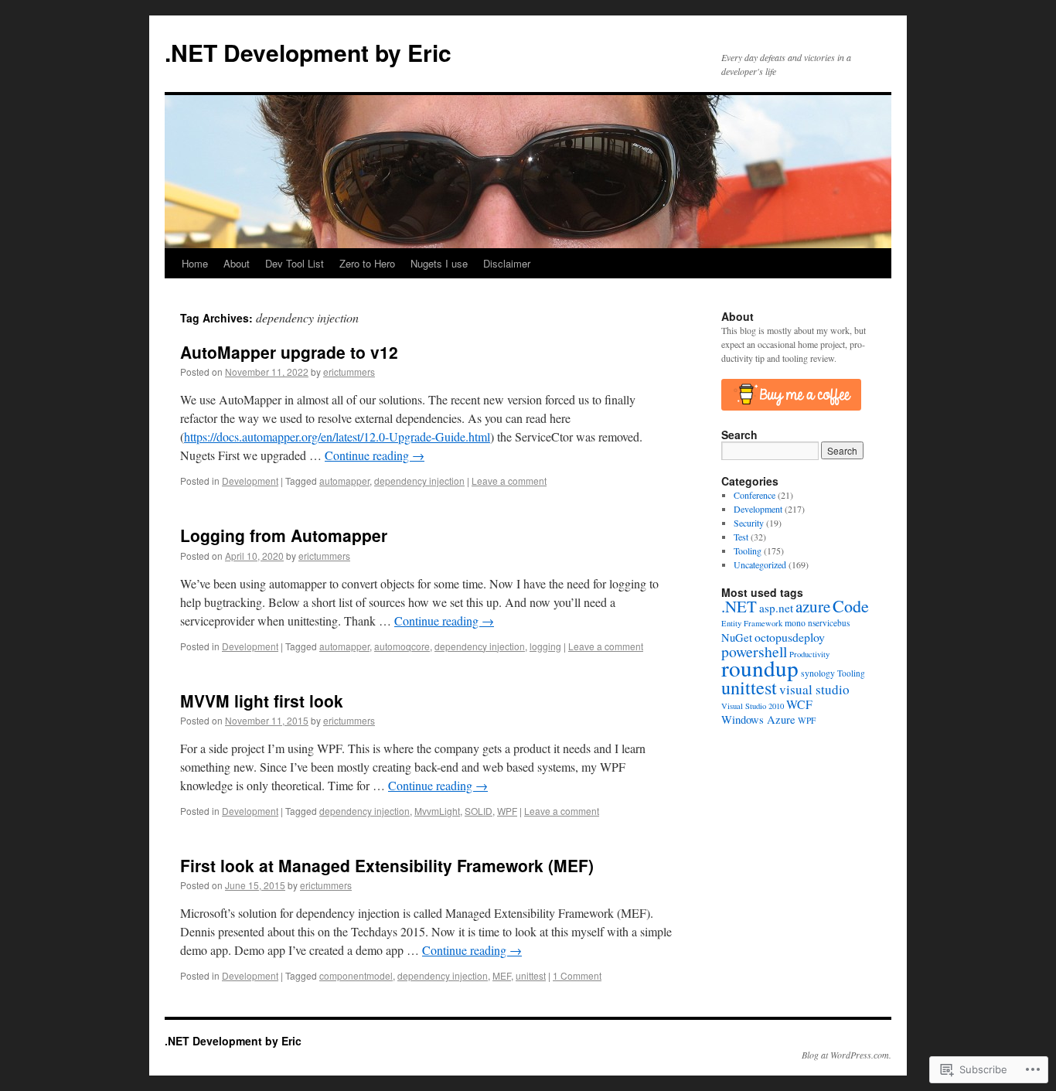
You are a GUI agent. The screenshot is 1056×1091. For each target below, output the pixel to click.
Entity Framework (751, 623)
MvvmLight (437, 810)
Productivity (809, 654)
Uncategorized (760, 564)
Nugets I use (439, 263)
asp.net (776, 607)
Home (195, 263)
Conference (754, 495)
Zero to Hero (367, 263)
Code (851, 606)
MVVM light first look (261, 700)
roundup (760, 668)
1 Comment (577, 975)
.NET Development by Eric (308, 52)
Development (250, 480)
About (236, 263)
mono (795, 623)
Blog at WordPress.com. (846, 1054)
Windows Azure (758, 719)
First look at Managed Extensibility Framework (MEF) (387, 865)
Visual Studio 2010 (752, 706)
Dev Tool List (294, 263)
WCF (799, 704)
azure (812, 606)
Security (749, 523)
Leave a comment (509, 480)
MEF (501, 975)
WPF (507, 810)
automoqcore (402, 646)
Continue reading (374, 455)
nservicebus (829, 623)
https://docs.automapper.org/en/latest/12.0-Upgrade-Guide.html (337, 436)
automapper (344, 480)
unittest (531, 975)
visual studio (814, 689)
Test (741, 536)
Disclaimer (506, 263)
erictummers (349, 371)
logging (545, 646)
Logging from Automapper (283, 535)
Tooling (747, 550)
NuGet (736, 637)
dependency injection (419, 480)
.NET (739, 606)
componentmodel (356, 975)
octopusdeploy (790, 637)
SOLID (478, 810)
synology (818, 673)
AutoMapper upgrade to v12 (289, 351)
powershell (754, 651)
